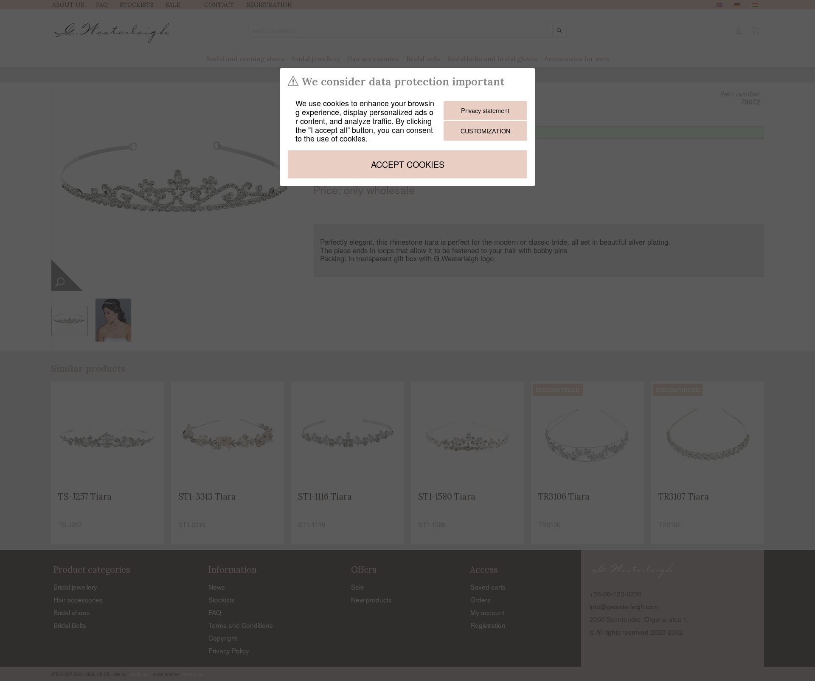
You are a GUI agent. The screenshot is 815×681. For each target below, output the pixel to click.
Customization (485, 130)
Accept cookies (407, 164)
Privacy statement (485, 110)
